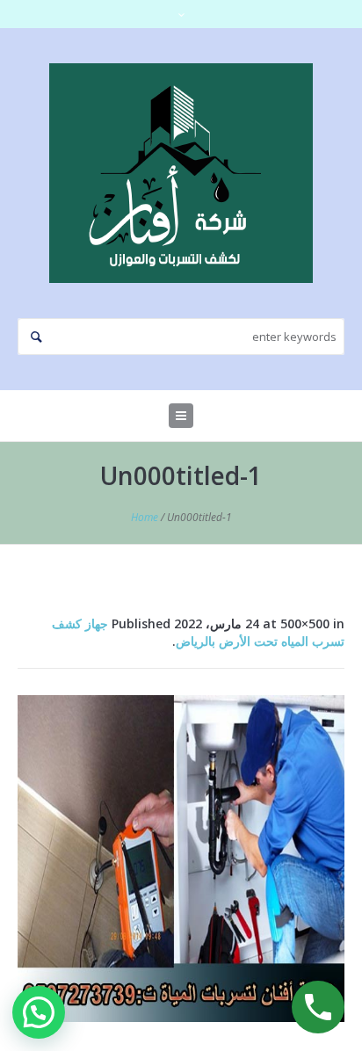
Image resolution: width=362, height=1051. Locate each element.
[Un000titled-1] (181, 858)
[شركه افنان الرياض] (181, 173)
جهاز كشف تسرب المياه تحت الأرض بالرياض (198, 632)
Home (144, 517)
